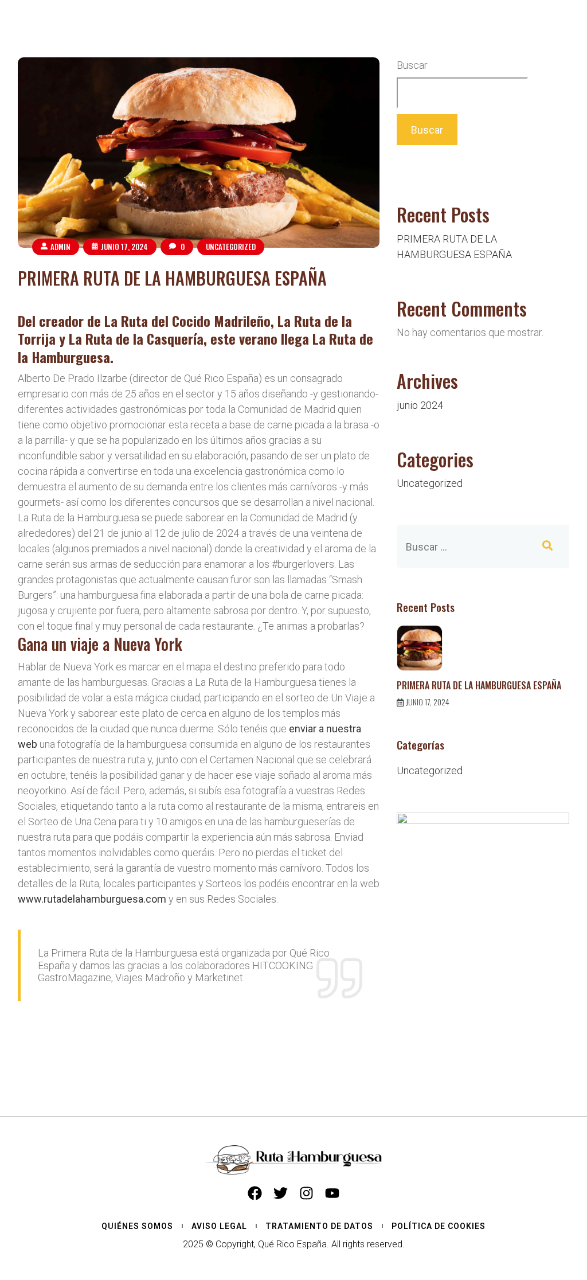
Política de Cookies (439, 1226)
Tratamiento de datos (319, 1226)
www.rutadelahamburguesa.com (92, 899)
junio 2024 (420, 405)
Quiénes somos (137, 1226)
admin (60, 246)
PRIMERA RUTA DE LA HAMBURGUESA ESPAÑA (172, 278)
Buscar (412, 65)
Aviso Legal (219, 1226)
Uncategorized (231, 246)
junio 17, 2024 (124, 246)
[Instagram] (306, 1193)
